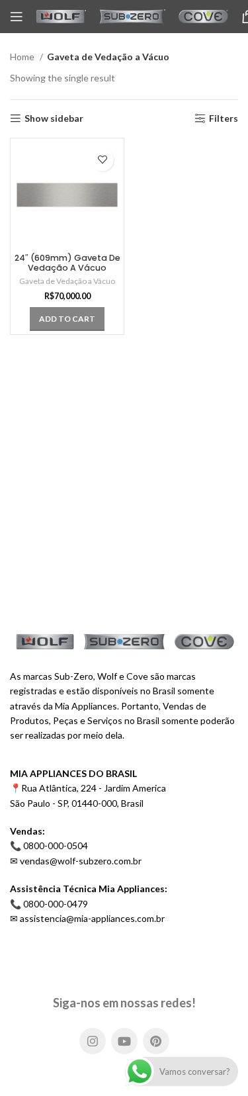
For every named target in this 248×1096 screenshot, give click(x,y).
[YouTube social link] (124, 1041)
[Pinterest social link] (156, 1041)
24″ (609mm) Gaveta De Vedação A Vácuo (67, 262)
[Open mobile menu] (16, 16)
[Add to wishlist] (102, 159)
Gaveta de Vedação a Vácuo (67, 281)
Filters (223, 118)
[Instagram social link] (92, 1041)
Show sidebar (53, 118)
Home (23, 56)
